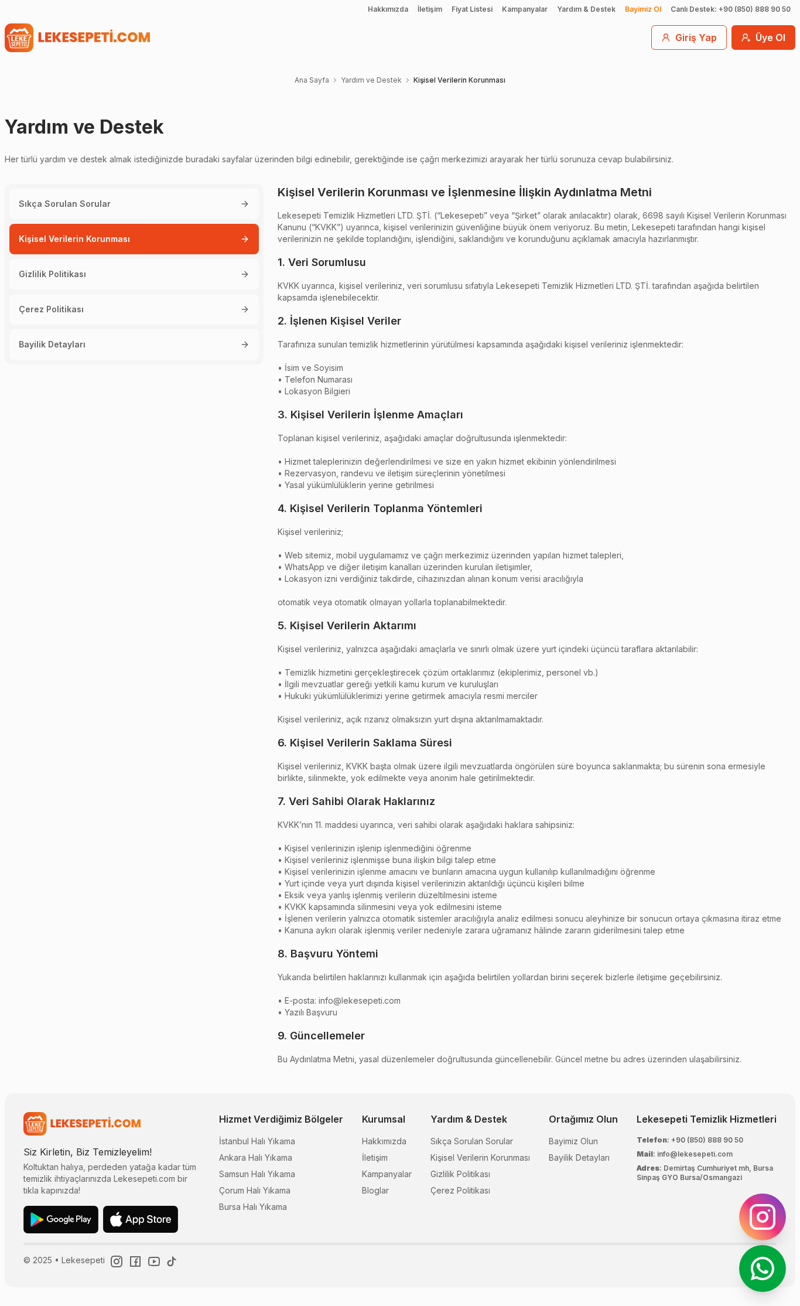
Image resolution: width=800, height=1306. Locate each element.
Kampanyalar (525, 9)
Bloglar (375, 1190)
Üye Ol (770, 37)
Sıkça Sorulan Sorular (65, 204)
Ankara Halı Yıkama (255, 1157)
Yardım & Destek (586, 9)
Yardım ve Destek (371, 80)
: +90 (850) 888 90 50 (690, 1139)
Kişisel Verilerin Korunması (74, 239)
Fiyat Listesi (472, 9)
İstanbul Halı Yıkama (257, 1141)
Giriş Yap (696, 37)
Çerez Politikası (51, 309)
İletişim (430, 9)
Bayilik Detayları (52, 344)
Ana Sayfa (312, 80)
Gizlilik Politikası (52, 274)
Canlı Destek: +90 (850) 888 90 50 (731, 9)
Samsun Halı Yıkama (257, 1174)
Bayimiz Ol (643, 9)
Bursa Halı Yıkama (253, 1207)
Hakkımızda (388, 9)
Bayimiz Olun (573, 1141)
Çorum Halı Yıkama (254, 1190)
